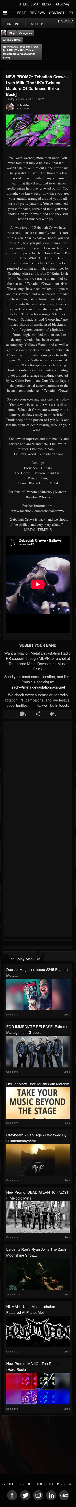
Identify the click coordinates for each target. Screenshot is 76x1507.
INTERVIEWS (28, 4)
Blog (12, 33)
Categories (25, 33)
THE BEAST (24, 105)
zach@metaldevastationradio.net (38, 687)
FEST (21, 12)
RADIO (60, 4)
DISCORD (65, 21)
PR (71, 12)
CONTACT (56, 12)
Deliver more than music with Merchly (37, 1083)
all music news (12, 40)
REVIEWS (37, 12)
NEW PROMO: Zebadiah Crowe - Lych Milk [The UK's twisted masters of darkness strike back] (21, 52)
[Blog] (5, 66)
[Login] (67, 4)
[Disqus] (38, 776)
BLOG (46, 4)
